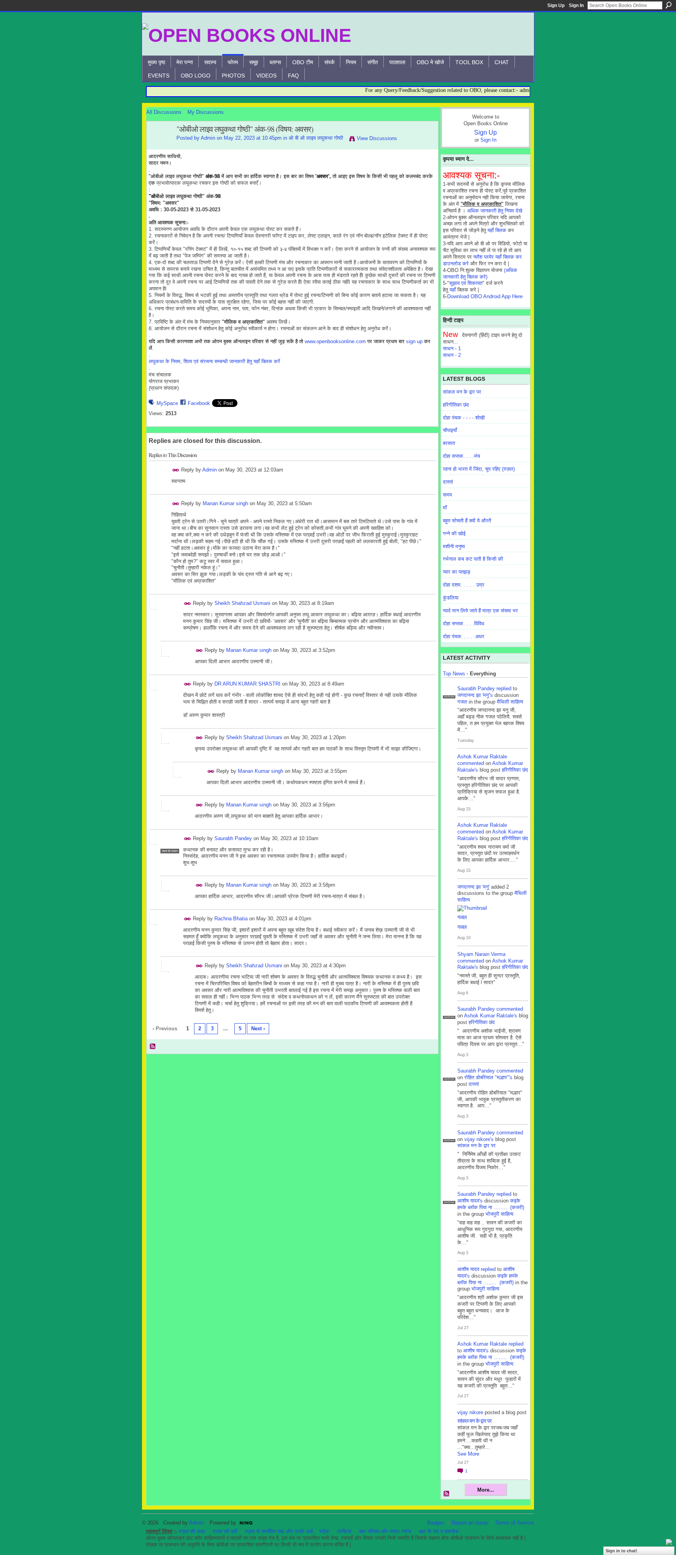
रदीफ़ (324, 1531)
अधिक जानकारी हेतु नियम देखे (494, 211)
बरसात (449, 443)
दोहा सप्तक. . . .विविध (463, 623)
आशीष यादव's (470, 1201)
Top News (454, 674)
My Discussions (205, 112)
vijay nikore (470, 1412)
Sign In (576, 5)
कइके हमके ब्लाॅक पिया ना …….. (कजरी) (490, 1204)
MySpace (167, 403)
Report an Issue (470, 1523)
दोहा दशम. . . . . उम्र (463, 585)
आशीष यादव (468, 1269)
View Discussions (377, 138)
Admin (208, 138)
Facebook (199, 403)
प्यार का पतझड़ (456, 572)
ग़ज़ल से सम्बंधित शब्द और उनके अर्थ (279, 1531)
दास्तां (448, 482)
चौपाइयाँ (450, 430)
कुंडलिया (450, 598)
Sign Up (556, 5)
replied (503, 688)
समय (447, 495)
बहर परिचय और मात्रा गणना (385, 1531)
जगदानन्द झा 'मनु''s (475, 695)
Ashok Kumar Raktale (482, 757)
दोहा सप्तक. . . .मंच (461, 456)
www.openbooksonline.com (335, 341)
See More (468, 1454)
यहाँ (452, 290)
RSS (152, 1046)
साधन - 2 (452, 355)
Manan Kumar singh (225, 503)
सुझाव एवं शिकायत (465, 283)
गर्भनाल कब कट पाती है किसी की (473, 559)
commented (470, 763)
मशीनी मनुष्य (454, 546)
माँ (445, 508)
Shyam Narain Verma (481, 954)
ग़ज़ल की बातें (225, 1531)
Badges (435, 1523)
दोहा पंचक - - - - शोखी (464, 418)
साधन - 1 (452, 348)
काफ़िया (344, 1531)
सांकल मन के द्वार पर (462, 392)
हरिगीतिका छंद (456, 405)
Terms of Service (514, 1523)
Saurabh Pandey (233, 838)
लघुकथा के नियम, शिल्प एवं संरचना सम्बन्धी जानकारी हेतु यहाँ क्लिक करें (214, 361)
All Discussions (164, 112)
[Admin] (159, 146)
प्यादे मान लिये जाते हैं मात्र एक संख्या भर (480, 611)
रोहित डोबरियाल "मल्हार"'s (488, 1077)
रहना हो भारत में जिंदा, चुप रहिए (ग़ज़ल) (479, 469)
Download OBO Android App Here (485, 296)
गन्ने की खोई (454, 533)
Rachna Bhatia (231, 918)
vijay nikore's (479, 1139)
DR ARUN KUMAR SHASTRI (247, 684)
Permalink (176, 470)
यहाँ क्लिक (496, 230)
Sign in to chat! (621, 1550)
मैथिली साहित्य (510, 702)
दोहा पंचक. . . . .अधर (463, 636)
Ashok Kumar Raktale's (490, 1016)
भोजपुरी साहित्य (499, 1214)
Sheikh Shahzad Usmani (242, 603)
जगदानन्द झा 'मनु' (473, 887)
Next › (258, 1028)
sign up (414, 341)
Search (668, 5)
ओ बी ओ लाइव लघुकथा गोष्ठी (316, 138)
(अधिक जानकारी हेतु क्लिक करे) (480, 273)
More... (485, 1490)
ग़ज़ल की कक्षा (192, 1531)
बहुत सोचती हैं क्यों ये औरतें (467, 521)
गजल (462, 702)
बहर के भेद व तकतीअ (438, 1531)
